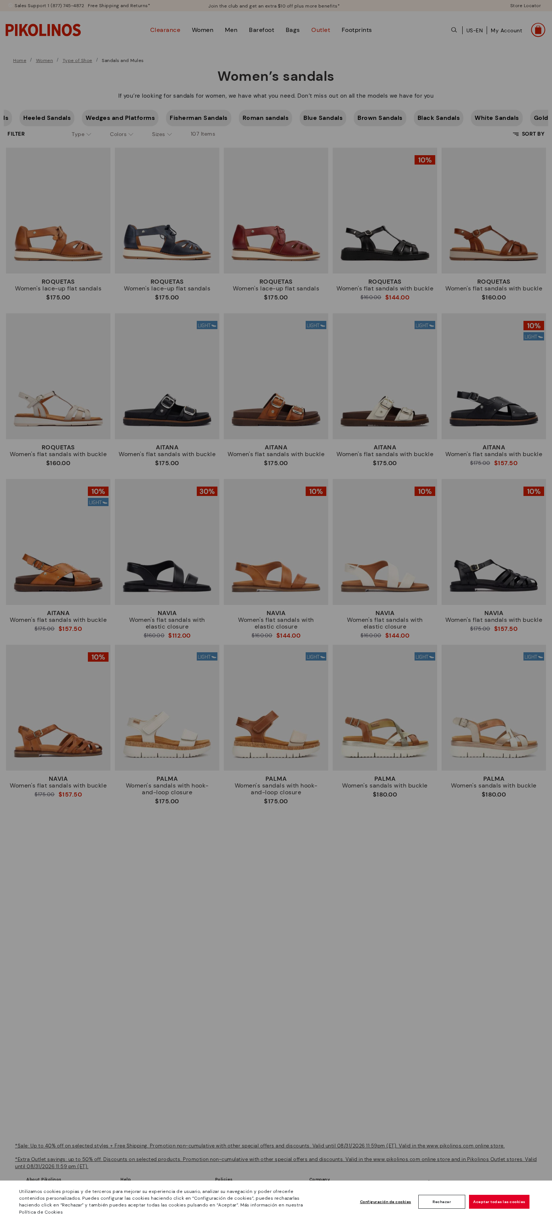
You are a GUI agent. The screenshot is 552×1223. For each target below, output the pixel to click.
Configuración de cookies (385, 1201)
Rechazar (442, 1201)
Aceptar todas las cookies (499, 1201)
